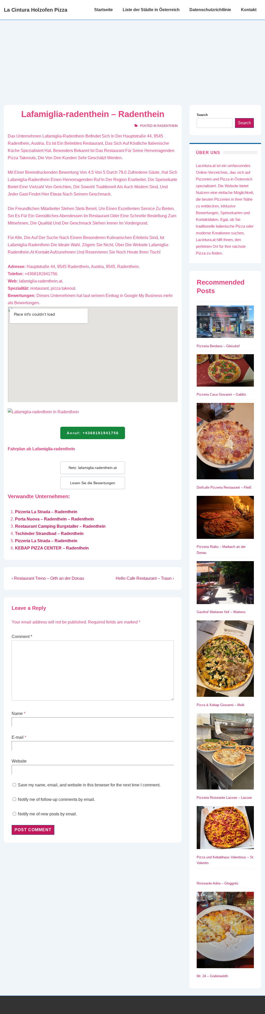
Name (17, 713)
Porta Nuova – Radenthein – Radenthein (54, 519)
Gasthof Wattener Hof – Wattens (221, 612)
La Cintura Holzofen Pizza (35, 10)
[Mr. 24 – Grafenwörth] (225, 931)
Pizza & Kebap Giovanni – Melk (221, 705)
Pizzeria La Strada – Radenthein (46, 512)
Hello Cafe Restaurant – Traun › (145, 578)
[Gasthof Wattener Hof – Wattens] (225, 583)
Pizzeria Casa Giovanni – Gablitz (221, 394)
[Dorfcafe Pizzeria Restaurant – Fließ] (225, 442)
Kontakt (248, 10)
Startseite (103, 10)
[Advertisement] (132, 59)
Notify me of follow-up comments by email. (56, 799)
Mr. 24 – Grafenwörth (212, 976)
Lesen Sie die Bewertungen (92, 483)
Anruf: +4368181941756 (93, 433)
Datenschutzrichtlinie (210, 10)
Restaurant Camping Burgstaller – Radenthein (60, 526)
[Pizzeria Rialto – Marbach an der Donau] (225, 518)
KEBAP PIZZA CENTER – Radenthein (52, 548)
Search (202, 115)
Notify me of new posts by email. (47, 814)
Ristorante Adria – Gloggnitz (218, 883)
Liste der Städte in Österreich (151, 10)
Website (19, 761)
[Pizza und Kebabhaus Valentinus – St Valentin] (225, 828)
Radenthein (167, 126)
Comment (22, 636)
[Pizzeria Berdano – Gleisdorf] (225, 323)
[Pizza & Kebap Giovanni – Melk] (225, 659)
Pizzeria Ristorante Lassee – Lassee (224, 798)
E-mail (18, 737)
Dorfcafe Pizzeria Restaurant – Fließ (224, 487)
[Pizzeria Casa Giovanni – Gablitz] (225, 371)
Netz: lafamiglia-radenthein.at (93, 468)
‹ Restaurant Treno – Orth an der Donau (48, 578)
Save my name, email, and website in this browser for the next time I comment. (89, 785)
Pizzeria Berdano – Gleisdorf (218, 346)
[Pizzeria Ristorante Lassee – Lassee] (225, 752)
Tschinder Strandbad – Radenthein (49, 533)
